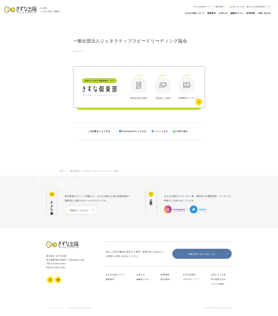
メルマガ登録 (217, 283)
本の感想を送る (218, 279)
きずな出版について (194, 12)
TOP (61, 170)
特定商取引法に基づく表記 (81, 307)
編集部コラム (237, 12)
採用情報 (250, 12)
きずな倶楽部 (189, 274)
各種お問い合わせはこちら (202, 253)
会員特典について (191, 279)
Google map (77, 259)
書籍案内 (211, 12)
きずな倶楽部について (202, 6)
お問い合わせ (264, 12)
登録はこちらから (79, 210)
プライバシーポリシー (57, 307)
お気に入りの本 (218, 274)
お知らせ (223, 12)
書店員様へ (220, 6)
